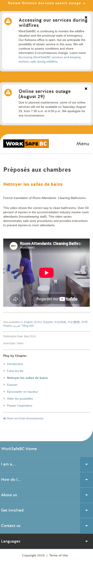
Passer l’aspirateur (19, 405)
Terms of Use (58, 555)
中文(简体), (61, 322)
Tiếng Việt (28, 325)
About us (9, 494)
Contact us (11, 525)
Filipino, (8, 325)
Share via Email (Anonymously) (24, 418)
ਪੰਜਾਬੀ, (84, 322)
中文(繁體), (74, 322)
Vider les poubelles (20, 398)
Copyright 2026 (34, 555)
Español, (48, 322)
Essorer (12, 384)
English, (29, 322)
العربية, (17, 325)
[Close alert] (86, 17)
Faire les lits (15, 371)
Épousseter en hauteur (22, 391)
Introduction (15, 364)
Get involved (12, 510)
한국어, (38, 322)
